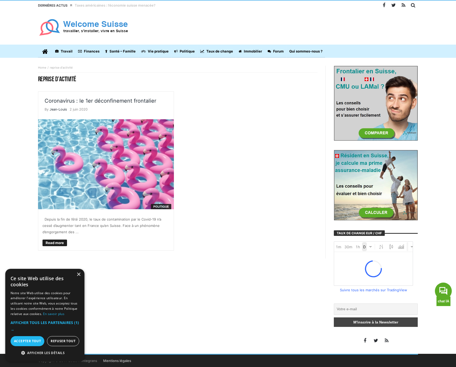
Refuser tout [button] (63, 341)
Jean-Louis (58, 109)
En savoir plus (53, 314)
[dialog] (44, 315)
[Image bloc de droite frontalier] (376, 103)
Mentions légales (117, 361)
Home (42, 67)
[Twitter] (393, 5)
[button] (45, 326)
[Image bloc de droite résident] (376, 185)
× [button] (78, 275)
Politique (161, 206)
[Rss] (403, 5)
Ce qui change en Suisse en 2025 (102, 5)
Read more (55, 243)
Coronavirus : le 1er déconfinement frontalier (100, 101)
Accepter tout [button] (27, 341)
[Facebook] (384, 5)
